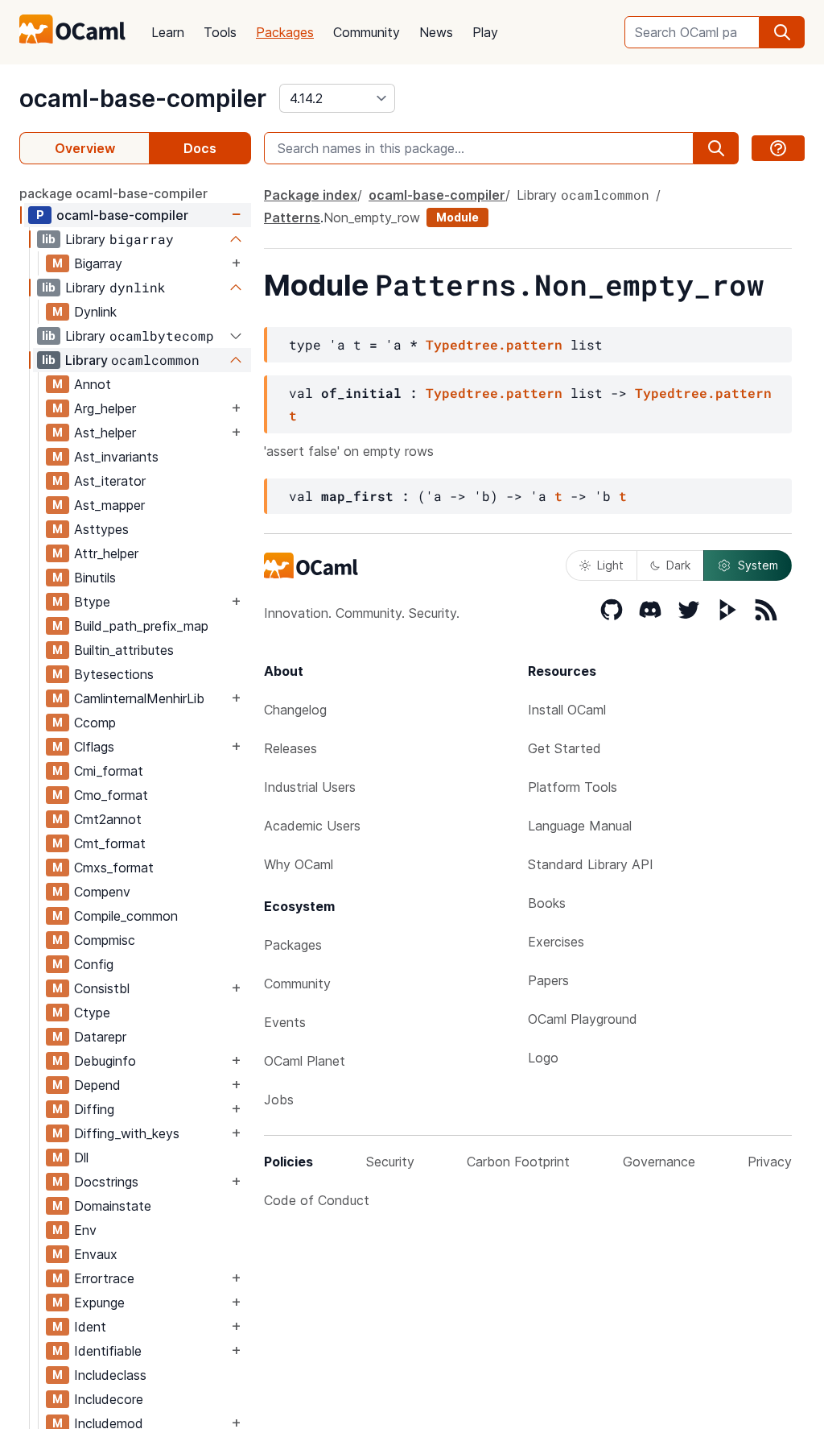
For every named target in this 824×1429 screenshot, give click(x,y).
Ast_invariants (116, 457)
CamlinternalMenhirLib (139, 698)
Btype (92, 602)
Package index (310, 195)
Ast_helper (105, 433)
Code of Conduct (316, 1200)
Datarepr (100, 1037)
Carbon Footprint (518, 1162)
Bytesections (114, 674)
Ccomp (95, 722)
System (758, 565)
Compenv (102, 892)
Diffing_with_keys (126, 1133)
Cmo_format (111, 795)
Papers (548, 980)
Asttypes (101, 529)
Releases (290, 748)
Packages (285, 32)
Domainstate (112, 1206)
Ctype (92, 1012)
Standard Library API (590, 864)
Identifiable (108, 1351)
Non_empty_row (371, 217)
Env (85, 1230)
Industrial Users (310, 787)
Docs (199, 148)
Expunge (99, 1302)
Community (366, 32)
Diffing (94, 1109)
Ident (90, 1327)
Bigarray (98, 263)
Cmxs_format (114, 867)
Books (547, 903)
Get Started (564, 748)
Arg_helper (105, 408)
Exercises (556, 942)
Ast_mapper (109, 505)
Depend (97, 1085)
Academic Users (312, 826)
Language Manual (580, 826)
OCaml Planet (304, 1061)
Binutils (95, 578)
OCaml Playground (582, 1019)
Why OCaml (298, 864)
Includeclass (110, 1375)
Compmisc (104, 940)
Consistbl (102, 988)
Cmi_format (108, 771)
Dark (678, 565)
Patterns (292, 217)
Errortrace (104, 1278)
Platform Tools (572, 787)
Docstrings (106, 1182)
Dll (81, 1157)
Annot (92, 384)
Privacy (770, 1162)
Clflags (94, 747)
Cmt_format (110, 843)
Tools (220, 32)
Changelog (295, 710)
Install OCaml (567, 710)
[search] (782, 32)
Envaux (95, 1254)
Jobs (279, 1099)
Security (390, 1162)
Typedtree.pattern (494, 344)
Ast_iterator (110, 481)
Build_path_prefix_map (141, 626)
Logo (543, 1058)
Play (485, 32)
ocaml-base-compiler (142, 98)
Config (93, 964)
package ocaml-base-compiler (113, 193)
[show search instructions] (778, 148)
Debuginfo (105, 1061)
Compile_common (126, 916)
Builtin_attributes (124, 650)
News (436, 32)
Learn (167, 32)
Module (457, 217)
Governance (659, 1162)
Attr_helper (106, 553)
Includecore (108, 1399)
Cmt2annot (108, 819)
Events (285, 1022)
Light (610, 565)
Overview (85, 148)
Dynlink (95, 312)
